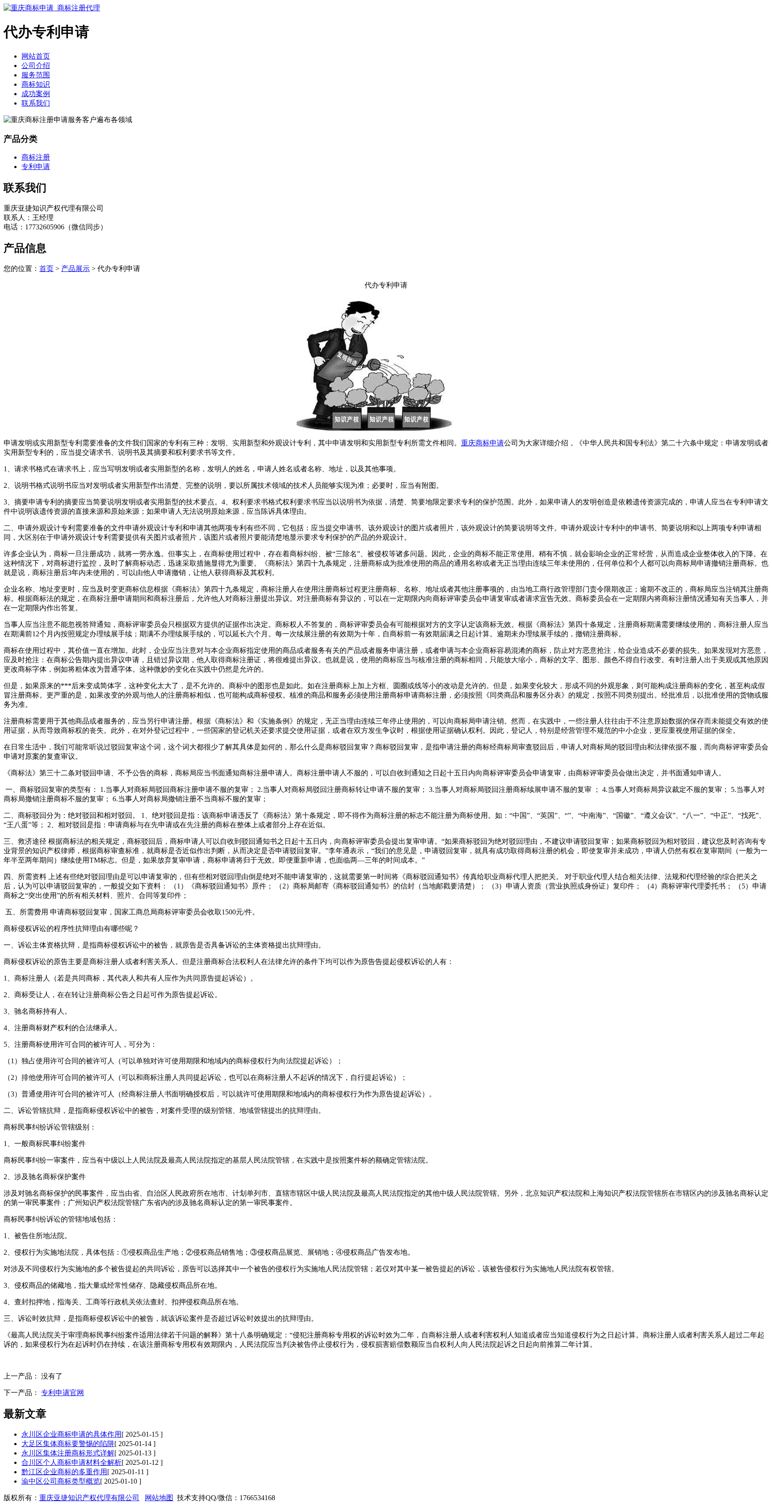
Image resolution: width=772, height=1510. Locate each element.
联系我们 (35, 103)
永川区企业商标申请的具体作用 (71, 1434)
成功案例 (35, 93)
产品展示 (75, 268)
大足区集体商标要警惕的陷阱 (67, 1443)
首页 (46, 268)
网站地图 (159, 1498)
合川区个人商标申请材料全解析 (71, 1462)
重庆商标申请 (482, 443)
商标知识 (35, 84)
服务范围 (35, 75)
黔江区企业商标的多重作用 (64, 1472)
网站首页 (35, 56)
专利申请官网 (62, 1392)
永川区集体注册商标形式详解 (67, 1453)
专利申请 (35, 166)
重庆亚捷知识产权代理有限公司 (89, 1498)
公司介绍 (35, 65)
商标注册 (35, 157)
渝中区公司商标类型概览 (60, 1481)
